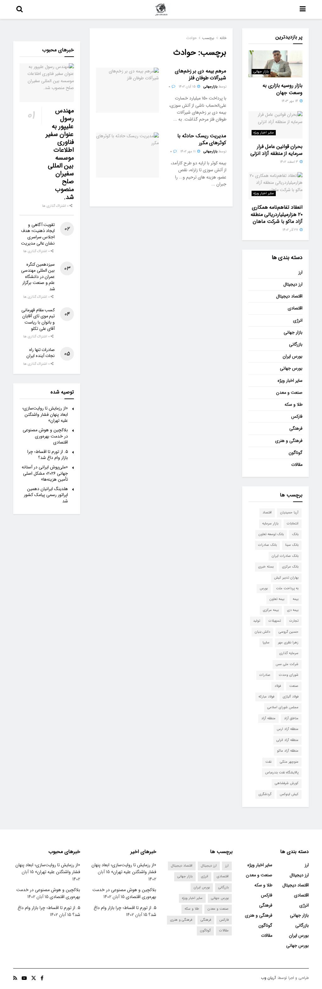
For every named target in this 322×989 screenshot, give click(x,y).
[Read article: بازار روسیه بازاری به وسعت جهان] (275, 63)
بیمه (295, 599)
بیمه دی (292, 610)
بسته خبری (266, 566)
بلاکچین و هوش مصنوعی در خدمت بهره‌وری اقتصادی (45, 436)
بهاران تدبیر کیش (286, 577)
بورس (264, 588)
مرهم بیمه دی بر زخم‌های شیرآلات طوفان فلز (200, 74)
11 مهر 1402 (188, 151)
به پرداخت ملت (287, 588)
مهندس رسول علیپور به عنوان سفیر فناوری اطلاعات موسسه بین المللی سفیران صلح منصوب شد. (60, 154)
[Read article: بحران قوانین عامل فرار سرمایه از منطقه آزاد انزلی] (275, 124)
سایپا (266, 642)
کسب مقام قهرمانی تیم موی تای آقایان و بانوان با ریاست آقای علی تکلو (38, 319)
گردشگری (264, 794)
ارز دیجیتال (293, 284)
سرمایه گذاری (288, 653)
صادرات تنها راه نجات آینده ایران (40, 352)
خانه (223, 38)
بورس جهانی (291, 368)
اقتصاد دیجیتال (289, 296)
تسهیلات (275, 621)
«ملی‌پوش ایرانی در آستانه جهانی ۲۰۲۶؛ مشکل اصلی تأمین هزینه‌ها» (45, 473)
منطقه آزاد (268, 718)
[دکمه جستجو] (19, 9)
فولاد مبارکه (266, 696)
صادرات (264, 675)
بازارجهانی (210, 86)
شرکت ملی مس (287, 664)
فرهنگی (296, 428)
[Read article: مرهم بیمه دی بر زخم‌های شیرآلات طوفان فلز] (127, 90)
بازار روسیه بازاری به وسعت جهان (283, 89)
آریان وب (268, 978)
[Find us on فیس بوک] (42, 978)
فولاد (278, 686)
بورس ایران (293, 356)
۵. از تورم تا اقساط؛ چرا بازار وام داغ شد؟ (47, 454)
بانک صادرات (267, 545)
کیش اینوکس (289, 794)
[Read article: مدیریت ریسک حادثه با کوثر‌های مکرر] (127, 155)
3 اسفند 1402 (289, 162)
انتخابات (292, 523)
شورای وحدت (288, 675)
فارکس (297, 416)
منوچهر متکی (289, 762)
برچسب (208, 38)
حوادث (191, 38)
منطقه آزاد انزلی (287, 740)
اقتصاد (267, 512)
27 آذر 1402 (290, 230)
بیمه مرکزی (271, 610)
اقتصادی (295, 308)
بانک (295, 534)
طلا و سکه (294, 404)
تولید (256, 621)
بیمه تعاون (276, 599)
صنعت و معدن (289, 392)
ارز (300, 272)
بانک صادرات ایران (285, 556)
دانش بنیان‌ (262, 632)
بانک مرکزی (290, 566)
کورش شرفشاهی (286, 783)
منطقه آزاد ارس (287, 729)
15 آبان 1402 (188, 86)
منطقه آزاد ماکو (287, 751)
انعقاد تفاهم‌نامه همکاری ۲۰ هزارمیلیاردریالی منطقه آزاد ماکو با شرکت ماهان (277, 214)
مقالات (297, 464)
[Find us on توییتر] (33, 978)
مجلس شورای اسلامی (282, 707)
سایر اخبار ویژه (263, 132)
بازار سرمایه (270, 523)
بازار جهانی (261, 71)
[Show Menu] (303, 9)
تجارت (293, 621)
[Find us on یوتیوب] (24, 978)
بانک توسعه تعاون (271, 534)
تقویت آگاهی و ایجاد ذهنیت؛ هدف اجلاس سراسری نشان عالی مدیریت (38, 234)
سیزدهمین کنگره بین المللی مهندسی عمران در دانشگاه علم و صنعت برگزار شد (38, 276)
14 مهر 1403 (290, 101)
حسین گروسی (288, 632)
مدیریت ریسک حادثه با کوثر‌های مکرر (201, 139)
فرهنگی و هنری (289, 440)
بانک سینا (291, 545)
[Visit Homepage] (161, 9)
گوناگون (296, 452)
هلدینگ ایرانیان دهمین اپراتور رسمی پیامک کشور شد (46, 495)
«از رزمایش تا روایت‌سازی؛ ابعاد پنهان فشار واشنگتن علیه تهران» (45, 414)
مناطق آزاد (291, 718)
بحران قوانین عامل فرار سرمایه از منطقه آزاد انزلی (276, 150)
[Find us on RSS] (15, 978)
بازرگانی (296, 344)
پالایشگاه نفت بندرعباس (281, 772)
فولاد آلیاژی (290, 696)
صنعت (293, 686)
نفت (268, 762)
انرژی (298, 320)
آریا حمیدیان (289, 512)
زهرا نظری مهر (288, 642)
